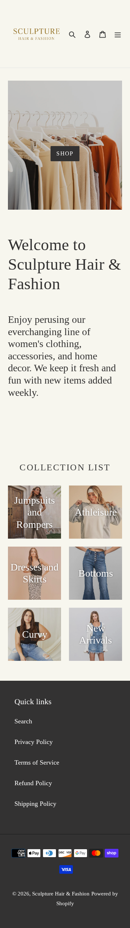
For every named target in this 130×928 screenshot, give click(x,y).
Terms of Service (36, 762)
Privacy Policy (33, 741)
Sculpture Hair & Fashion (61, 894)
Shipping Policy (35, 803)
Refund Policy (33, 783)
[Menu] (117, 33)
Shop (64, 153)
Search (23, 721)
